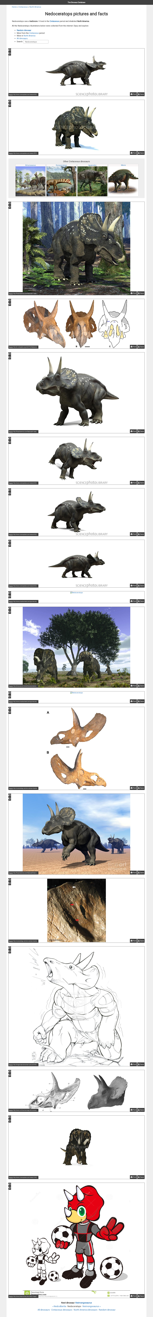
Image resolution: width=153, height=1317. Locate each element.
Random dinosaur (24, 30)
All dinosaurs (22, 38)
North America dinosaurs (85, 1310)
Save (142, 94)
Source (11, 94)
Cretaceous (23, 7)
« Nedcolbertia (59, 1306)
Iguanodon (92, 165)
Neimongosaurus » (92, 1306)
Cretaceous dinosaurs (61, 1310)
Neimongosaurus (83, 1302)
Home (14, 7)
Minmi (123, 165)
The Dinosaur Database (76, 2)
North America (35, 7)
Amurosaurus (30, 165)
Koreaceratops (61, 165)
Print (134, 94)
